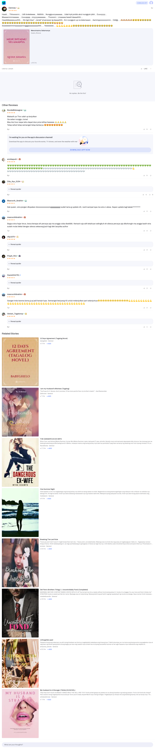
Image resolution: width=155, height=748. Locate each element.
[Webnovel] (4, 3)
